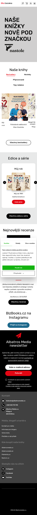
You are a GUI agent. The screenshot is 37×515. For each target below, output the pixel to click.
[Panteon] (7, 498)
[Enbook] (30, 498)
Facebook (9, 473)
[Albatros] (5, 491)
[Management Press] (9, 494)
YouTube (9, 477)
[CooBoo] (20, 491)
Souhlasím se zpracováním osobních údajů (19, 381)
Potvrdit (18, 373)
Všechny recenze (18, 302)
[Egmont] (20, 494)
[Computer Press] (32, 491)
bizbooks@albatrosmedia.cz (15, 401)
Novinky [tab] (27, 75)
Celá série (18, 202)
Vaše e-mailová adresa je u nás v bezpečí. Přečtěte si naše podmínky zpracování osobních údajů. (18, 386)
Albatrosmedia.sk (7, 451)
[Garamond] (18, 498)
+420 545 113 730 (12, 405)
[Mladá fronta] (15, 498)
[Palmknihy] (32, 494)
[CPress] (5, 494)
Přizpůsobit (17, 273)
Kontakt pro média (8, 426)
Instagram (9, 469)
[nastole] (18, 34)
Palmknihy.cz (6, 454)
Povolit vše (18, 267)
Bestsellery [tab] (10, 75)
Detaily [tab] (18, 243)
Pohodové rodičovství (18, 124)
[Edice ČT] (28, 494)
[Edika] (24, 494)
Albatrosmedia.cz (7, 447)
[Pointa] (11, 498)
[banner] (6, 3)
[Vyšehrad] (28, 491)
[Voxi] (24, 491)
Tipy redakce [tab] (18, 85)
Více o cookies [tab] (30, 243)
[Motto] (9, 491)
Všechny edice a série (18, 216)
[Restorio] (26, 498)
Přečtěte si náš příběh (9, 436)
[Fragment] (16, 494)
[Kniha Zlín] (16, 491)
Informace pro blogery (9, 429)
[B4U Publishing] (13, 494)
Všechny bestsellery (18, 142)
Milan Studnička (18, 127)
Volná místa (5, 433)
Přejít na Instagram (18, 325)
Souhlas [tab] (6, 243)
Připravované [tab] (18, 80)
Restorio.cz (5, 458)
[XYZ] (13, 491)
